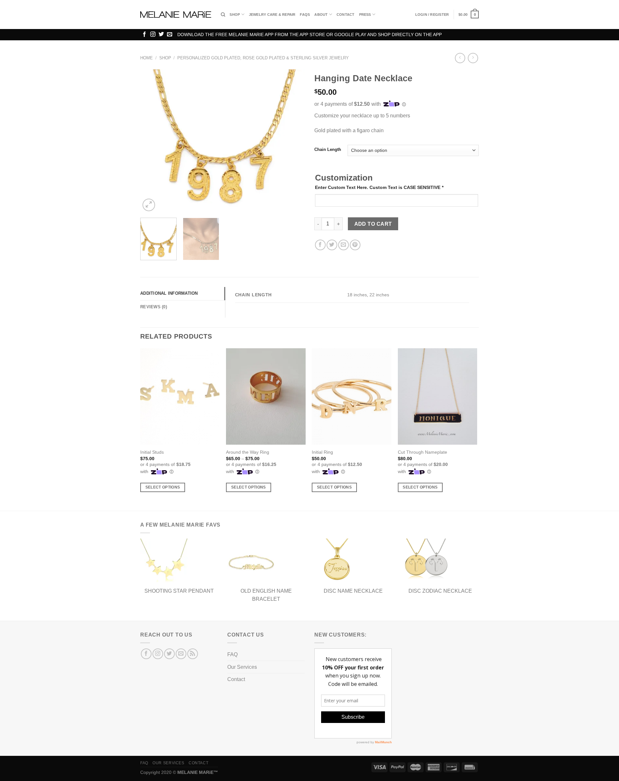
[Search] (223, 14)
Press (365, 14)
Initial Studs (152, 452)
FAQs (305, 14)
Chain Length (327, 149)
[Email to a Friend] (343, 245)
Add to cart (373, 224)
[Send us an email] (169, 34)
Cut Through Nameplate (422, 452)
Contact (346, 14)
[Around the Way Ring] (266, 396)
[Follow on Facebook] (144, 34)
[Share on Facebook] (320, 245)
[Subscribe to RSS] (192, 653)
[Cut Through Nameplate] (437, 396)
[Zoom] (148, 205)
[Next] (293, 141)
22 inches (379, 294)
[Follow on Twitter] (161, 34)
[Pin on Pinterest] (355, 245)
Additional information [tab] (169, 293)
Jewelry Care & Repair (272, 14)
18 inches (357, 294)
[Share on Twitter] (332, 245)
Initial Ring (322, 452)
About (321, 14)
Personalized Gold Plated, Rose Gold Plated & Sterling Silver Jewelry (263, 57)
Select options (162, 487)
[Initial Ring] (351, 396)
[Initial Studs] (180, 396)
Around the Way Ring (247, 452)
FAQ (232, 654)
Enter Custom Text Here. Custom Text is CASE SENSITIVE (379, 187)
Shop (235, 14)
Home (146, 57)
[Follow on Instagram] (152, 34)
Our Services (242, 667)
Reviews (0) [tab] (153, 306)
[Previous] (151, 141)
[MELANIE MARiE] (175, 14)
